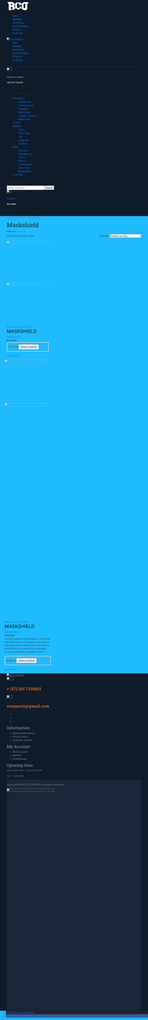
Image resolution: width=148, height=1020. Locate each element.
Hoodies (22, 143)
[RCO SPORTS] (18, 5)
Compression (25, 164)
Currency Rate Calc (20, 1012)
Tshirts (22, 157)
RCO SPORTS (34, 784)
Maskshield (24, 119)
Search (49, 187)
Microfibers (24, 112)
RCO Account (20, 751)
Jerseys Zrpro (26, 105)
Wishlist (17, 755)
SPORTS (17, 29)
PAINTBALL (19, 22)
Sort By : (104, 235)
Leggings (23, 140)
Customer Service (22, 740)
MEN (15, 15)
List (24, 231)
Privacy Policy (20, 736)
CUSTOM (18, 33)
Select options (29, 346)
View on (11, 231)
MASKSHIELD (14, 336)
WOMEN (17, 19)
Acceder (11, 204)
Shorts (22, 160)
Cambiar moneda (19, 1016)
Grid (18, 231)
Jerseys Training (27, 115)
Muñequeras (25, 153)
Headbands (24, 101)
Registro (11, 198)
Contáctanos (20, 758)
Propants (23, 108)
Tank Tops (24, 133)
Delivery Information (24, 733)
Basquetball (24, 171)
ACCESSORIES (20, 26)
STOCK (16, 122)
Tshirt (21, 129)
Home (10, 217)
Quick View (13, 355)
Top (20, 136)
